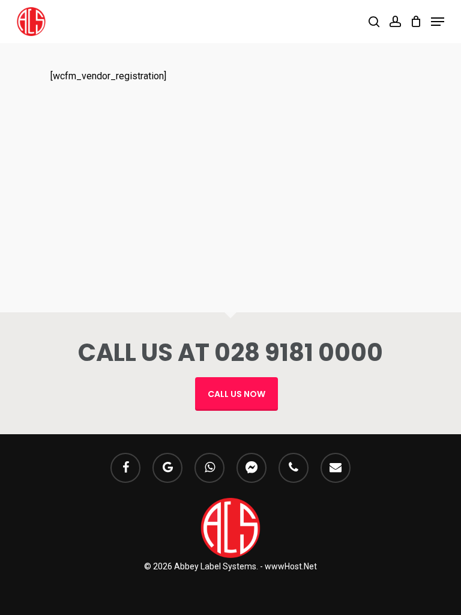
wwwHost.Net (291, 566)
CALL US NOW (236, 394)
